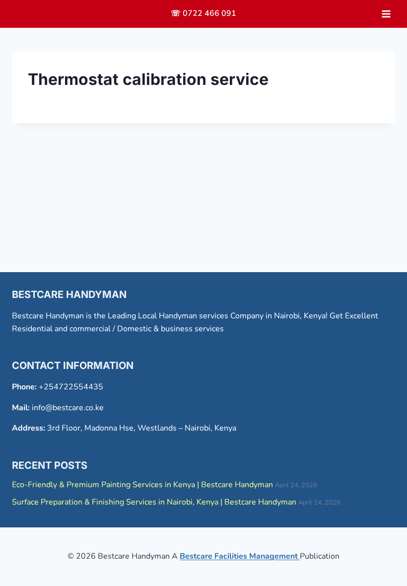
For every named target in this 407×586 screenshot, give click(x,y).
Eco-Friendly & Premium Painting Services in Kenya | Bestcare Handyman (142, 484)
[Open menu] (386, 13)
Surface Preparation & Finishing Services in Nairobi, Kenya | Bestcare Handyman (154, 502)
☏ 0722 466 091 (203, 13)
